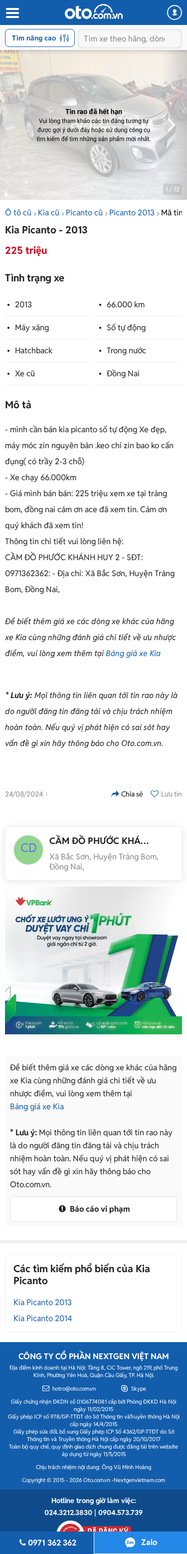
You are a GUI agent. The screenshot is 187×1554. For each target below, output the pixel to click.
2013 (23, 304)
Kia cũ (48, 212)
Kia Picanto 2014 (42, 1318)
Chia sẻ (132, 793)
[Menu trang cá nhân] (174, 12)
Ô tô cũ (18, 212)
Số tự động (126, 327)
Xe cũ (25, 373)
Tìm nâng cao (34, 37)
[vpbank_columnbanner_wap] (93, 960)
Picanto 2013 (132, 212)
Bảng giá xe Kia (133, 653)
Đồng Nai (123, 373)
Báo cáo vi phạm (99, 1209)
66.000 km (126, 304)
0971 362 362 (52, 1543)
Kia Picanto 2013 (42, 1302)
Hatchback (33, 350)
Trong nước (126, 350)
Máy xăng (32, 327)
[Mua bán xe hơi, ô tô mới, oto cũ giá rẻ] (94, 11)
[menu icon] (12, 13)
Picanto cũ (84, 212)
